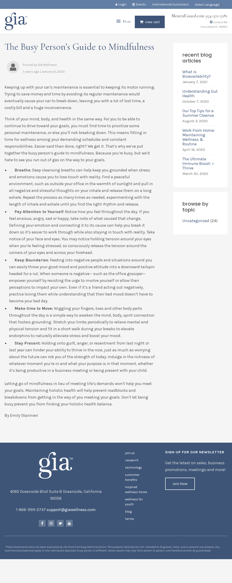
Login (122, 4)
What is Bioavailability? (196, 74)
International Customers (170, 4)
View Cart (152, 22)
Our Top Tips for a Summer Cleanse (198, 113)
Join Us (130, 453)
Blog (128, 512)
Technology (133, 467)
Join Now (180, 483)
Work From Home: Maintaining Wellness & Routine (198, 137)
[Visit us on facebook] (42, 523)
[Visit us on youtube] (69, 523)
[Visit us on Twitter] (60, 523)
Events (141, 4)
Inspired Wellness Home (136, 489)
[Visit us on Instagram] (51, 523)
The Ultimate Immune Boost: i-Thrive (198, 163)
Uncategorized (195, 220)
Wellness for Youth (134, 501)
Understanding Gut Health (200, 93)
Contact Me (219, 22)
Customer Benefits (132, 477)
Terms (129, 519)
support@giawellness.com (71, 509)
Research (131, 460)
